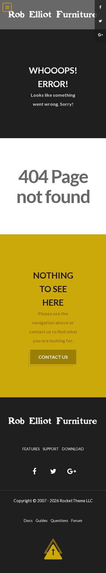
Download (73, 449)
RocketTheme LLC (76, 500)
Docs (28, 520)
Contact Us (53, 357)
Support (51, 449)
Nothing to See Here (53, 288)
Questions (59, 520)
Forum (76, 520)
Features (31, 449)
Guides (41, 520)
